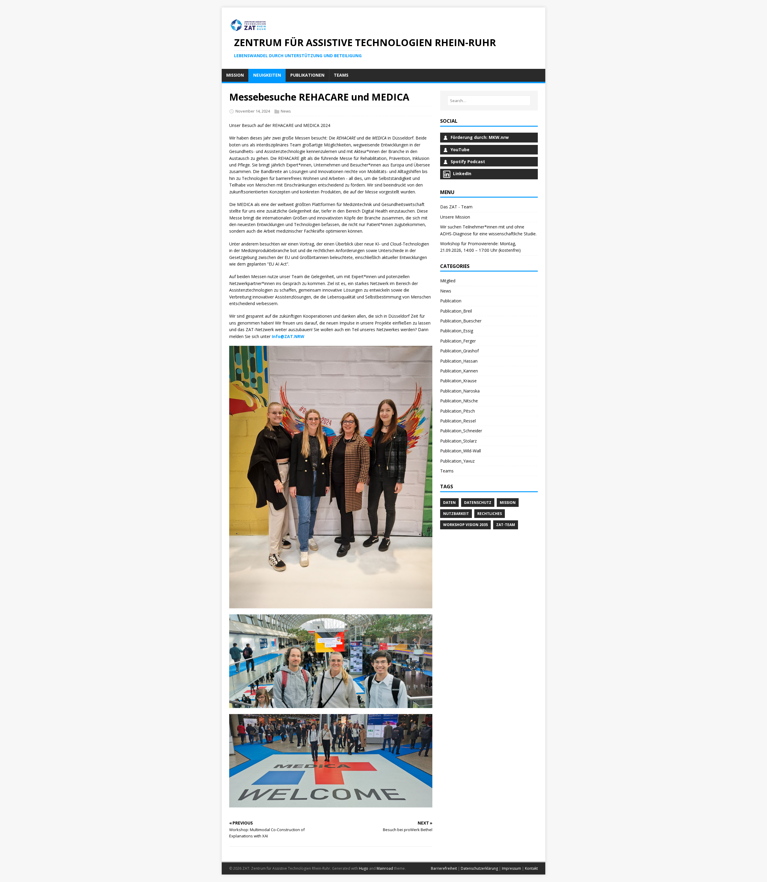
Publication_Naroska (460, 391)
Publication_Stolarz (458, 441)
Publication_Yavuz (457, 461)
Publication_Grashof (459, 351)
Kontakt (531, 868)
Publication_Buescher (460, 321)
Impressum (511, 868)
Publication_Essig (456, 331)
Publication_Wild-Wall (460, 451)
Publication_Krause (458, 381)
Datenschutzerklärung (479, 868)
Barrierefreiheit (444, 868)
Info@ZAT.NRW (288, 336)
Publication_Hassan (459, 361)
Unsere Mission (455, 217)
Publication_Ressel (458, 421)
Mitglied (447, 281)
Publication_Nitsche (459, 401)
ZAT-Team (505, 524)
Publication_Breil (456, 311)
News (286, 111)
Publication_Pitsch (457, 411)
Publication (450, 301)
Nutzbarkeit (456, 513)
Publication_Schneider (461, 431)
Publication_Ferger (458, 341)
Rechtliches (489, 513)
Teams (447, 471)
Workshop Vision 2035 (465, 524)
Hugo (363, 868)
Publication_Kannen (459, 371)
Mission (508, 502)
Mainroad (385, 868)
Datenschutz (477, 502)
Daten (449, 502)
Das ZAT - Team (456, 207)
